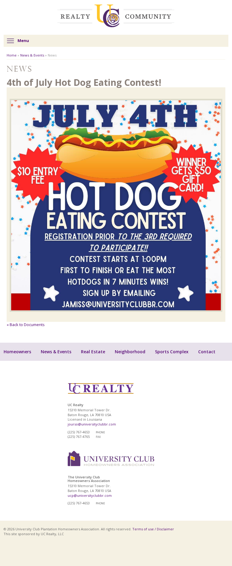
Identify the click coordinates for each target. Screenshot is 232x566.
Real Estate (93, 351)
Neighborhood (130, 351)
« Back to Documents (26, 324)
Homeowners (17, 351)
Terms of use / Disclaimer (153, 529)
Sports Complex (171, 351)
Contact (206, 351)
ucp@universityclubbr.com (90, 495)
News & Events (32, 55)
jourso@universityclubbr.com (92, 424)
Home (12, 55)
